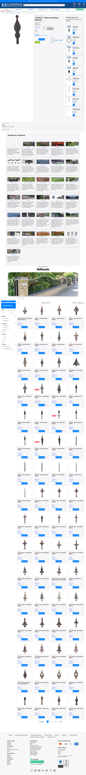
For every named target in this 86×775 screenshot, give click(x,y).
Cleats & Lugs (57, 151)
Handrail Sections (72, 168)
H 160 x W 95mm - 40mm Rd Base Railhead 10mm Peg (25, 319)
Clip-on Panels (72, 151)
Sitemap (9, 750)
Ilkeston (9, 760)
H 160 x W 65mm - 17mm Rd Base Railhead (59, 527)
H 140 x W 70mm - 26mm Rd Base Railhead (59, 657)
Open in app (58, 40)
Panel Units (28, 240)
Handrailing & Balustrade (35, 748)
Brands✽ (31, 9)
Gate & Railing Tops (57, 168)
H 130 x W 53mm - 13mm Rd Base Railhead (42, 527)
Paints (57, 204)
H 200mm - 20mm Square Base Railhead (41, 475)
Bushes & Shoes (28, 222)
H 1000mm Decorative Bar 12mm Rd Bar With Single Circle (76, 109)
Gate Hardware (33, 750)
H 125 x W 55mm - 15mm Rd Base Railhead (42, 683)
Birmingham (9, 757)
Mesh (31, 744)
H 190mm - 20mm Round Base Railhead (24, 345)
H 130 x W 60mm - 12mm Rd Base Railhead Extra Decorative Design (59, 579)
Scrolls (28, 204)
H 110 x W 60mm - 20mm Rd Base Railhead (25, 553)
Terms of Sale (48, 735)
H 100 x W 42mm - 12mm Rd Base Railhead (59, 683)
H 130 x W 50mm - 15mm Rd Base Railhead (25, 527)
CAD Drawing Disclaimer (21, 735)
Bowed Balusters (13, 258)
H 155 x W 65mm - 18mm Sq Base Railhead (59, 371)
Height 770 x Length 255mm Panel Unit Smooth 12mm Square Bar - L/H (76, 89)
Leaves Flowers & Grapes (28, 186)
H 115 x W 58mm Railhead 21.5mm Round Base (42, 657)
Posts (72, 221)
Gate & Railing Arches (43, 222)
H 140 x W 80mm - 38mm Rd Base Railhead (59, 631)
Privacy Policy (73, 735)
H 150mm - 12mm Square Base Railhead (75, 397)
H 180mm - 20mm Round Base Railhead (58, 345)
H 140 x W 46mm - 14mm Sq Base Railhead (76, 27)
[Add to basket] (74, 33)
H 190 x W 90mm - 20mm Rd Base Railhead (76, 501)
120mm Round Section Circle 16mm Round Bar (76, 37)
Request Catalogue (55, 9)
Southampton (10, 759)
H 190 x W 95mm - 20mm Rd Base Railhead (76, 605)
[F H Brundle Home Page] (12, 5)
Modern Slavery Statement (37, 737)
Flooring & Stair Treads (35, 749)
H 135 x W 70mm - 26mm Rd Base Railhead (42, 553)
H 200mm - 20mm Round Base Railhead (24, 371)
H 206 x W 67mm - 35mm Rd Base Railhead (42, 397)
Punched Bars (57, 240)
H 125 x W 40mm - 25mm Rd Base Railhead (59, 709)
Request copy (50, 28)
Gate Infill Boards (43, 240)
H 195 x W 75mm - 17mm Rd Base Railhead (76, 527)
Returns (57, 735)
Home (2, 12)
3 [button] (55, 721)
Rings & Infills (43, 204)
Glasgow (9, 756)
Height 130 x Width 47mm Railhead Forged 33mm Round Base (76, 68)
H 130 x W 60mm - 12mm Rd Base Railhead (25, 579)
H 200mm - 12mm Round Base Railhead (75, 423)
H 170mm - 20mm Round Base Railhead (41, 319)
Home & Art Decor (13, 186)
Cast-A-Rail (72, 204)
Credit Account (51, 737)
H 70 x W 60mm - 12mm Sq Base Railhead (76, 371)
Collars (13, 168)
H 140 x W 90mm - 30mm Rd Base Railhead (76, 553)
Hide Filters (8, 301)
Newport (9, 763)
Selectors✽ (18, 9)
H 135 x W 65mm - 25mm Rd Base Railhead (76, 631)
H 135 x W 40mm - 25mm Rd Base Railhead (76, 709)
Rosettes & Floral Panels (13, 204)
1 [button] (47, 721)
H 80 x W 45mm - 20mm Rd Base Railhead (25, 631)
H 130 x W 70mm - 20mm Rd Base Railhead (59, 553)
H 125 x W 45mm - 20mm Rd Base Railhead (59, 397)
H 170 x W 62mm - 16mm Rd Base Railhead (25, 397)
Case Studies (10, 745)
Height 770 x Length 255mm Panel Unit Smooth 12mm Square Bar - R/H (76, 99)
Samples (9, 744)
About (10, 735)
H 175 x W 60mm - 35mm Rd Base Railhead (76, 58)
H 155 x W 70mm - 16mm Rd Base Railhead (59, 605)
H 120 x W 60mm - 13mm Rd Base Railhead (42, 501)
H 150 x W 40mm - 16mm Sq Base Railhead (42, 709)
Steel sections (33, 742)
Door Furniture (43, 169)
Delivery (64, 735)
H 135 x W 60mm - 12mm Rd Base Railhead (25, 605)
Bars (13, 151)
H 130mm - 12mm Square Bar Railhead (75, 579)
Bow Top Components (43, 151)
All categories (10, 746)
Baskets (28, 151)
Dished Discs (28, 168)
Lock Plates (13, 240)
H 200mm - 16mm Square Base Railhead (41, 449)
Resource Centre (43, 9)
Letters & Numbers (43, 186)
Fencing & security (34, 745)
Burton (8, 764)
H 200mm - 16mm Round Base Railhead (41, 423)
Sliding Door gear (34, 753)
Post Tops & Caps (57, 186)
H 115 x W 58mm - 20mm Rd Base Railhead (25, 657)
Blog (68, 9)
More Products (33, 754)
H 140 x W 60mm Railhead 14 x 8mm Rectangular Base (24, 683)
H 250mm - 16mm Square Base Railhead (76, 48)
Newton (9, 762)
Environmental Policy (36, 735)
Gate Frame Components (72, 240)
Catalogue (9, 742)
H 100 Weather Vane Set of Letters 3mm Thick (76, 79)
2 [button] (51, 721)
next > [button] (60, 721)
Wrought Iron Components (10, 12)
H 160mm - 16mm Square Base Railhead (41, 345)
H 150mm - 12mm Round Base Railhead (24, 423)
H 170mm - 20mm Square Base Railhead (41, 371)
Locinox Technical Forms (12, 749)
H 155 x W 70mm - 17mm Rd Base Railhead (59, 501)
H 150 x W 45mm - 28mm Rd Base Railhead (25, 709)
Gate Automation (33, 752)
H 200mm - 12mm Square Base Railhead (75, 449)
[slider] (2, 310)
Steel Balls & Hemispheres (13, 221)
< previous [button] (41, 721)
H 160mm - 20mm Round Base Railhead (75, 345)
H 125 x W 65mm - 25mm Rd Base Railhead (42, 631)
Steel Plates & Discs (57, 223)
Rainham (9, 755)
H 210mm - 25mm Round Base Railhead (75, 319)
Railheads (19, 12)
